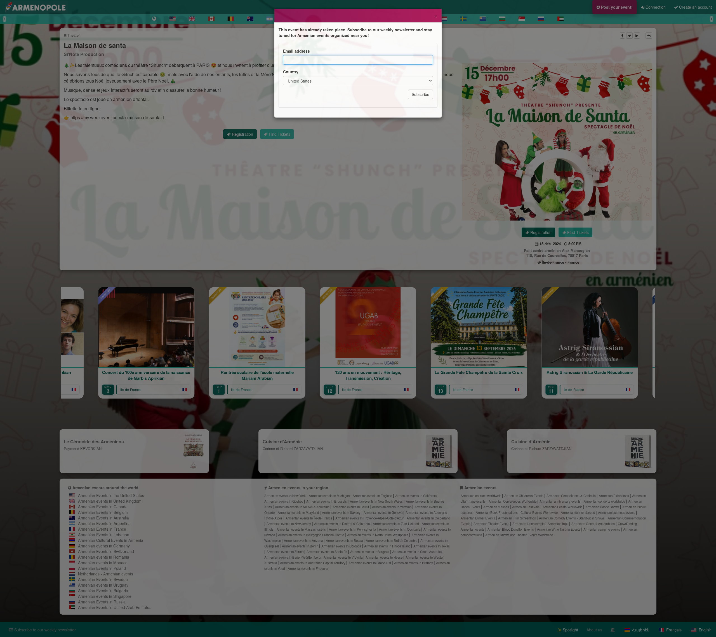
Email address (296, 51)
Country (290, 71)
